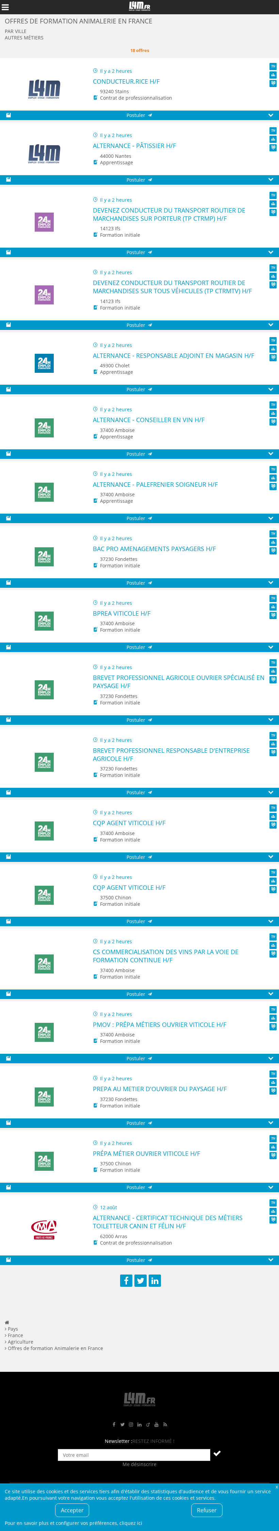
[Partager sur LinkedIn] (155, 1281)
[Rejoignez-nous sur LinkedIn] (139, 1424)
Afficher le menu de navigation (5, 7)
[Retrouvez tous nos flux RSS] (165, 1424)
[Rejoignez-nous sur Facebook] (114, 1424)
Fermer (276, 1486)
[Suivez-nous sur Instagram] (131, 1424)
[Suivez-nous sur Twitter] (122, 1424)
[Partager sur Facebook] (126, 1281)
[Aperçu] (270, 115)
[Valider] (217, 1453)
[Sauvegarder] (8, 115)
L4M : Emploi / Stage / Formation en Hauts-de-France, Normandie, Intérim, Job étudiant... (139, 7)
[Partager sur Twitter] (140, 1281)
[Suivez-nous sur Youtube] (156, 1424)
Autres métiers (24, 37)
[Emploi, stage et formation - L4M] (7, 1322)
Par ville (16, 31)
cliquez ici (130, 1523)
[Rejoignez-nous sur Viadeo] (148, 1424)
